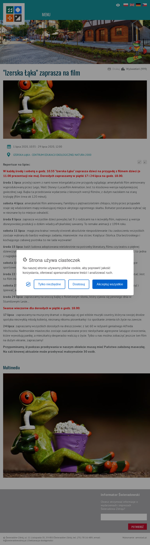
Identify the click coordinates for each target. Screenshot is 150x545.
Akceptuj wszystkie (110, 284)
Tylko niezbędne (49, 284)
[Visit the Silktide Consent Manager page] (28, 284)
